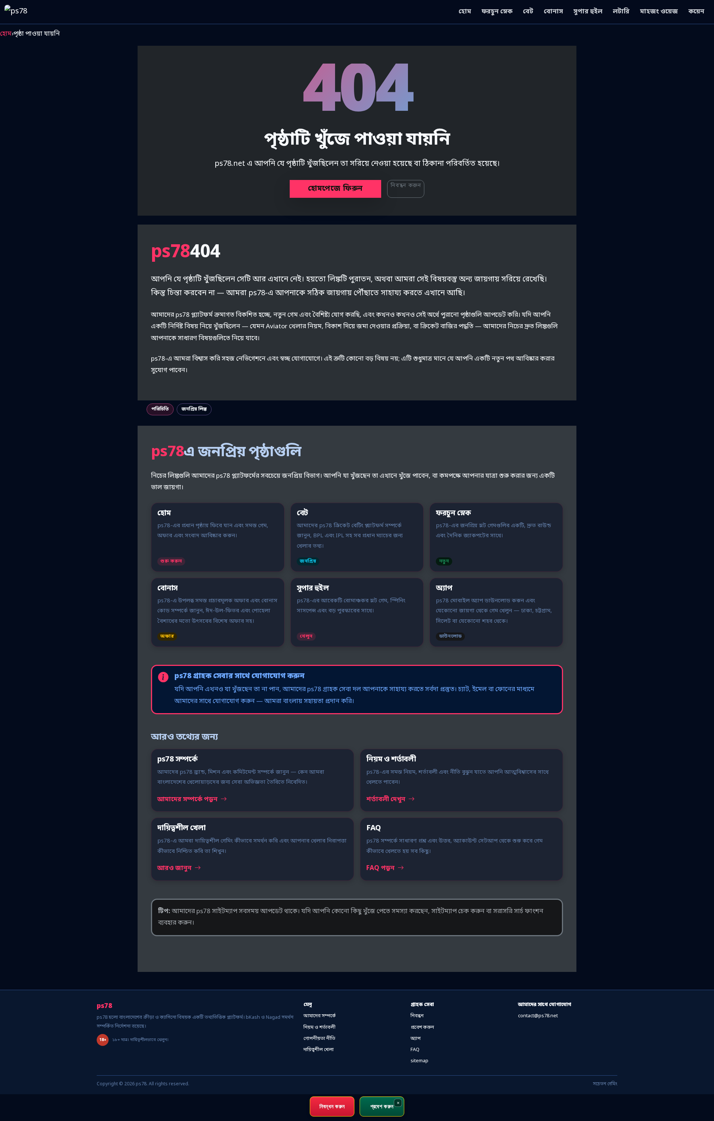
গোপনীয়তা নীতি (319, 1038)
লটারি (621, 11)
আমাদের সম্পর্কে (319, 1016)
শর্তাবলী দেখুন (386, 799)
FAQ (415, 1050)
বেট (528, 11)
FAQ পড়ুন (381, 868)
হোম (465, 11)
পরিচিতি (160, 409)
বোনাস (553, 11)
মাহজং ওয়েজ (659, 11)
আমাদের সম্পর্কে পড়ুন (188, 799)
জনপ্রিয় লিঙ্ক (194, 409)
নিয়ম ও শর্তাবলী (319, 1027)
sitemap (419, 1061)
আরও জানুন (175, 868)
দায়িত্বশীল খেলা (318, 1050)
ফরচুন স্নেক (497, 11)
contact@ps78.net (538, 1016)
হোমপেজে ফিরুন (335, 189)
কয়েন (696, 11)
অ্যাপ (416, 1038)
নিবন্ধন (417, 1016)
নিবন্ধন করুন (405, 185)
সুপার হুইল (587, 11)
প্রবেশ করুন (422, 1027)
